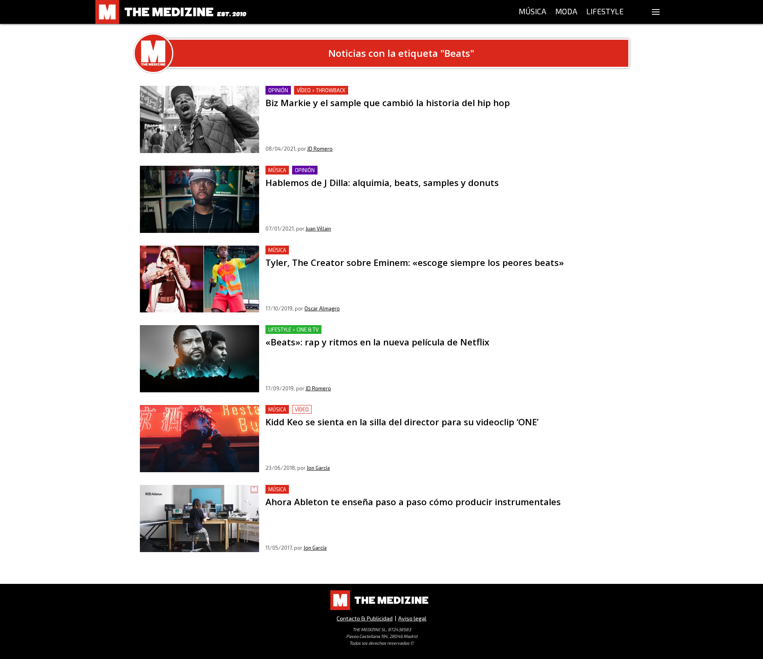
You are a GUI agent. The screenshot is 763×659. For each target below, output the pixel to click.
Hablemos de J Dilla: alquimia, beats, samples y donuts (343, 170)
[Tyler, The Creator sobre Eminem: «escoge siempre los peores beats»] (199, 279)
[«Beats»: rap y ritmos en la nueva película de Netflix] (199, 358)
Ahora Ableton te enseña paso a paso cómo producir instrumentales (363, 489)
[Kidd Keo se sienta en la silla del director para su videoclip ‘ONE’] (199, 438)
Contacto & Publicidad (365, 618)
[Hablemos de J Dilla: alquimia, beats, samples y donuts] (199, 199)
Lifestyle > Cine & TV (293, 329)
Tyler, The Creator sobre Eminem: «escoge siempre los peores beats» (366, 250)
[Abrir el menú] (656, 12)
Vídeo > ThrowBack (321, 90)
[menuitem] (532, 12)
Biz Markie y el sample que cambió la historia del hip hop (347, 90)
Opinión (278, 90)
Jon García (318, 468)
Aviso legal (412, 618)
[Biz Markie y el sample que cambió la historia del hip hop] (199, 119)
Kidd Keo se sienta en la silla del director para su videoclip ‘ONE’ (357, 409)
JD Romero (320, 148)
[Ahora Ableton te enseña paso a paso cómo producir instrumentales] (199, 518)
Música (277, 170)
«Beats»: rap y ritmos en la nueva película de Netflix (339, 329)
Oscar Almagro (322, 308)
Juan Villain (318, 228)
